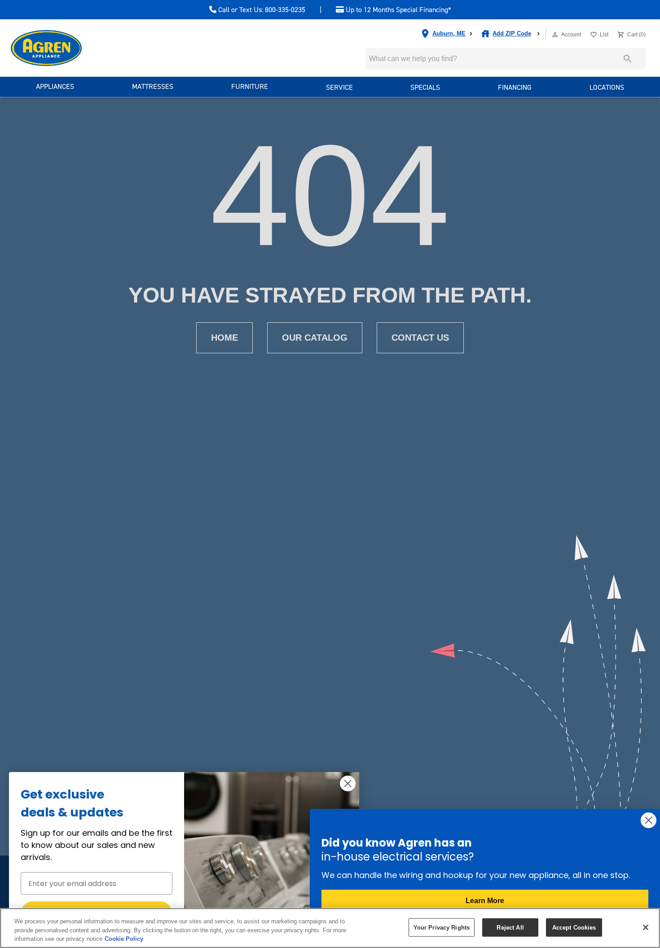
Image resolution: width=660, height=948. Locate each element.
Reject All (510, 927)
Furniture (249, 86)
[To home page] (62, 48)
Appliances (55, 86)
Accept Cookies (574, 927)
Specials (425, 87)
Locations (607, 87)
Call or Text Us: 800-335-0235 (260, 9)
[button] (555, 34)
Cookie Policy (124, 938)
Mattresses (152, 86)
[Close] (646, 927)
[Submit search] (627, 59)
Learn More (485, 900)
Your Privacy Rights (442, 927)
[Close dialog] (348, 783)
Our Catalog (315, 337)
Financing (515, 87)
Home (224, 337)
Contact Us (420, 337)
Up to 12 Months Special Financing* (397, 9)
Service (339, 87)
